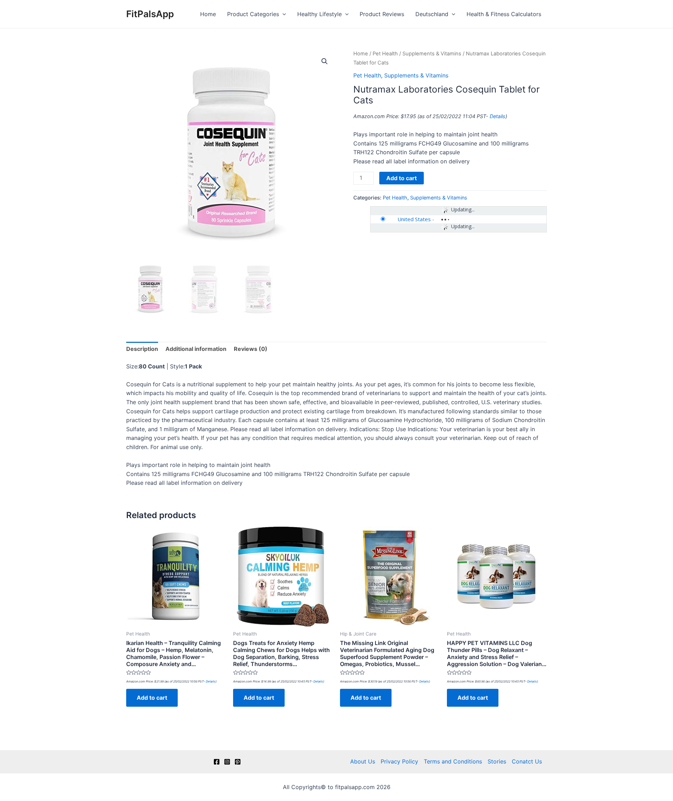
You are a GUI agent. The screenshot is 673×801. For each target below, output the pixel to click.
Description (142, 348)
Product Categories (253, 14)
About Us (362, 761)
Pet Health (385, 53)
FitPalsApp (150, 13)
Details (497, 116)
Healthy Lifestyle (319, 14)
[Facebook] (216, 762)
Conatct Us (527, 761)
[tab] (142, 349)
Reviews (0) (250, 348)
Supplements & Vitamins (431, 53)
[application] (282, 14)
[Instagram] (227, 762)
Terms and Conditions (453, 761)
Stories (497, 761)
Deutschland (431, 14)
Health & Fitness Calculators (504, 14)
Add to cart (401, 178)
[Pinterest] (237, 762)
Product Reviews (382, 14)
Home (208, 14)
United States (414, 219)
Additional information (195, 348)
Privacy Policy (399, 761)
